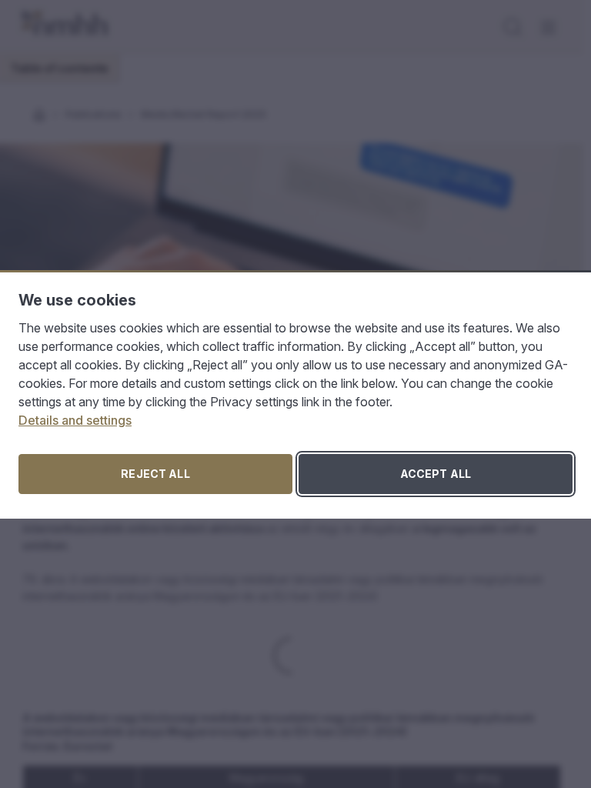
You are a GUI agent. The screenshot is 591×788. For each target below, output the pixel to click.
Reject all (155, 473)
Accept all (435, 473)
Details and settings (75, 420)
